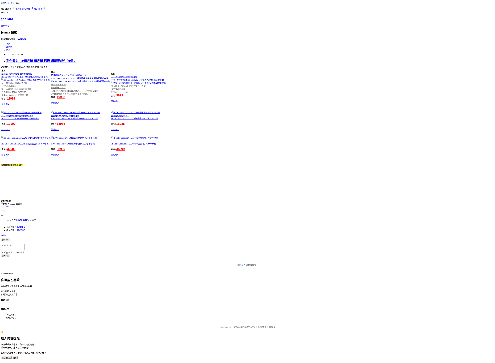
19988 (61, 97)
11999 (11, 98)
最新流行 (21, 230)
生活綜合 (22, 39)
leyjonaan (5, 206)
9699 (119, 95)
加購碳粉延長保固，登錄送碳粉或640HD (69, 75)
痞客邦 (19, 220)
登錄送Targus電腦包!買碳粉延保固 (16, 74)
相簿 (8, 44)
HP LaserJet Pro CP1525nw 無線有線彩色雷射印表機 (24, 77)
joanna (7, 19)
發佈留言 (5, 256)
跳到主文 (5, 26)
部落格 (9, 47)
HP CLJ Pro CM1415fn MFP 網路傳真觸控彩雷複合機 (134, 118)
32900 (11, 149)
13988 (61, 123)
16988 (120, 123)
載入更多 (5, 240)
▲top (3, 235)
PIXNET (228, 327)
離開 (14, 358)
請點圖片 (5, 104)
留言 (25, 220)
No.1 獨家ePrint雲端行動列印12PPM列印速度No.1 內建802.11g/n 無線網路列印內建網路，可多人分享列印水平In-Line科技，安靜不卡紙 (16, 89)
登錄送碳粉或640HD (120, 116)
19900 (11, 123)
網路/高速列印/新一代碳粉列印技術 (17, 116)
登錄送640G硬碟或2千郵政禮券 (65, 116)
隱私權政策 (262, 327)
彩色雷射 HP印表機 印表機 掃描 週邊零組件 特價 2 (41, 61)
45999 (120, 149)
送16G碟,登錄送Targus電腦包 (124, 77)
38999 (61, 149)
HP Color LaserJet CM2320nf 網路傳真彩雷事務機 (73, 144)
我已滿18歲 (6, 358)
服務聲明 (272, 327)
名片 (8, 50)
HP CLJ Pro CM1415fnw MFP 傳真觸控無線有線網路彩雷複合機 (79, 78)
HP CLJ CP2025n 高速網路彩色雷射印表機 (20, 118)
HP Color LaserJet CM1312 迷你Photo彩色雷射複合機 (74, 118)
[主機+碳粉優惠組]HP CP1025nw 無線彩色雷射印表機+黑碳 (137, 80)
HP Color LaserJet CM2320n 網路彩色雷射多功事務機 (24, 144)
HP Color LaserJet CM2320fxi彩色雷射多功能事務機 (133, 144)
